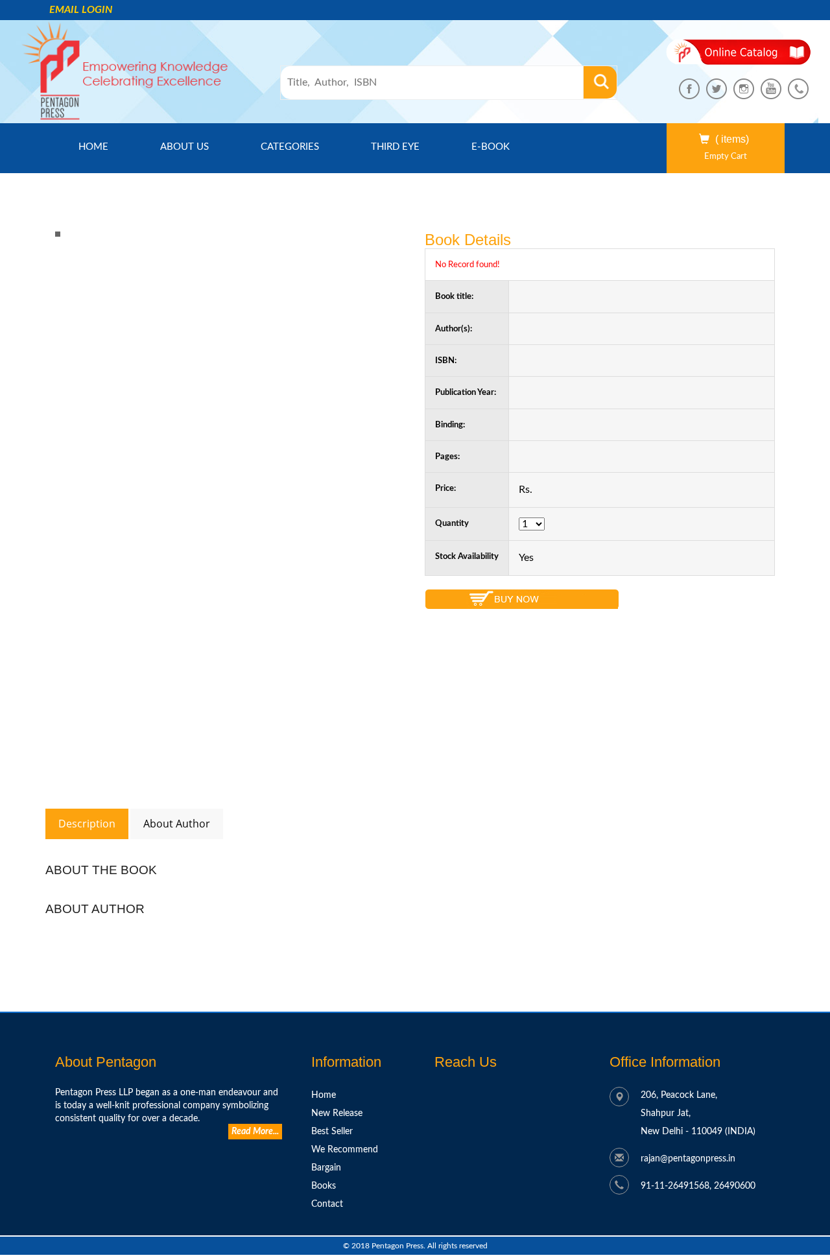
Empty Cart (725, 156)
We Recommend (344, 1149)
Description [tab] (86, 823)
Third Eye (395, 147)
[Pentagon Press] (57, 233)
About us (184, 147)
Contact (327, 1204)
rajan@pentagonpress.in (688, 1158)
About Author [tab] (176, 823)
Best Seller (332, 1131)
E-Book (490, 147)
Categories (290, 147)
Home (105, 146)
